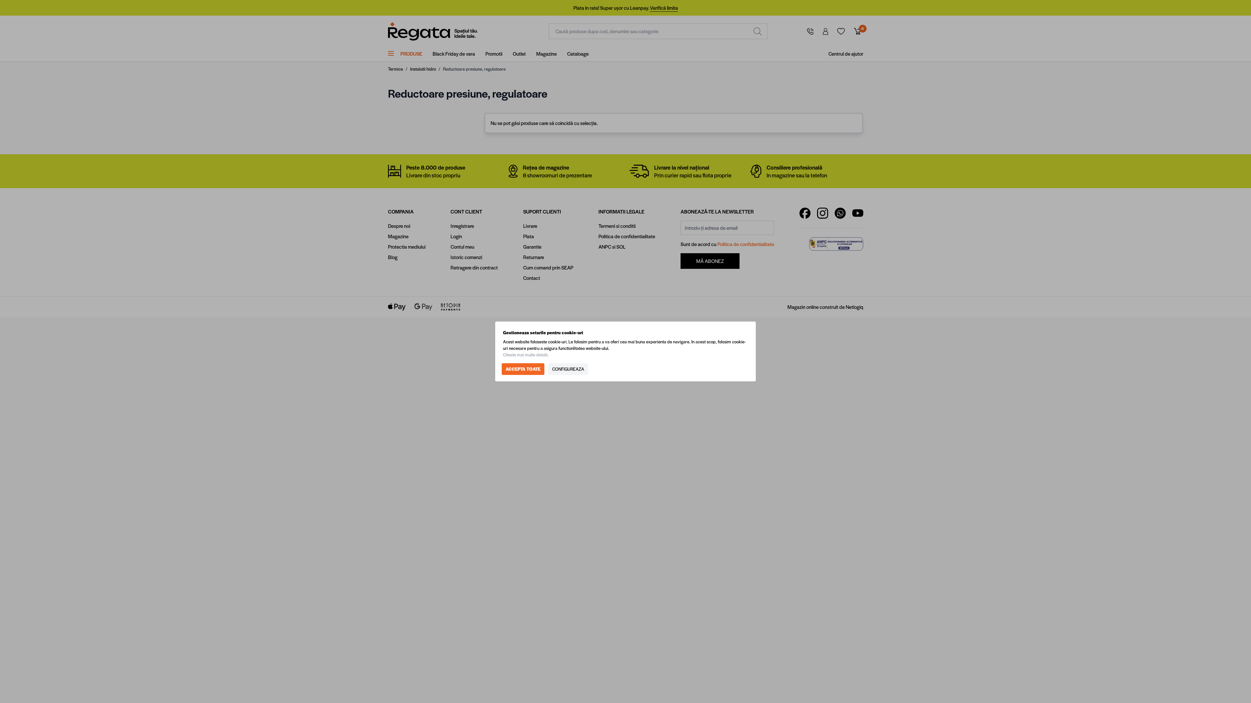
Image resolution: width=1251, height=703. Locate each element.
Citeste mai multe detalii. (526, 355)
